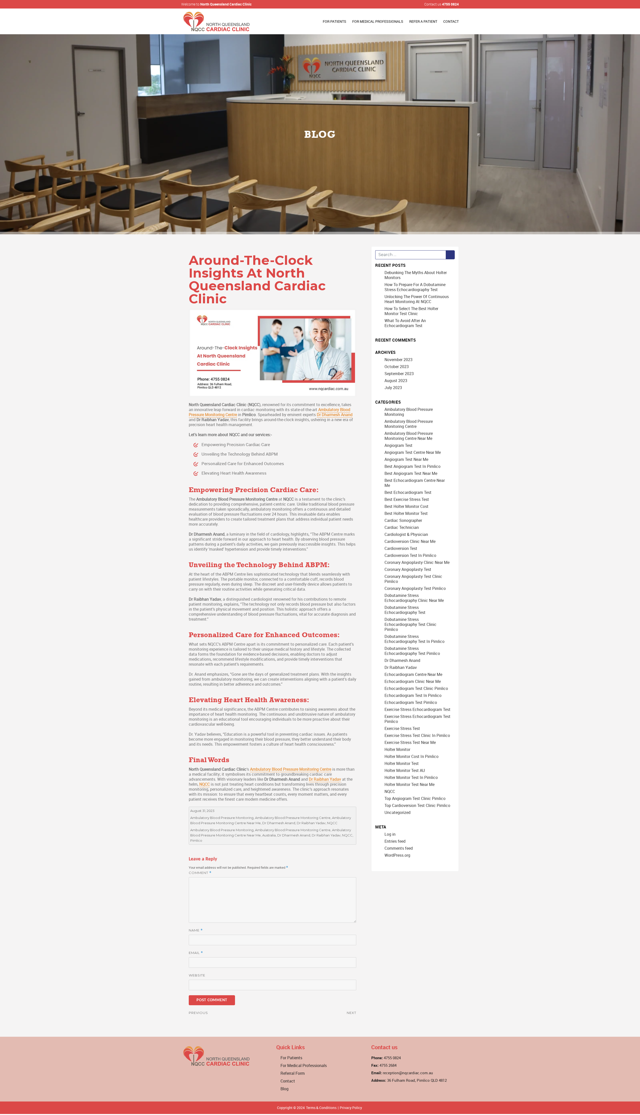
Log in (390, 834)
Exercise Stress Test (402, 728)
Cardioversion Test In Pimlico (410, 555)
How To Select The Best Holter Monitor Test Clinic (411, 311)
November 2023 (398, 359)
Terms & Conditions (321, 1107)
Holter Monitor (397, 749)
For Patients (334, 21)
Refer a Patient (423, 21)
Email (196, 953)
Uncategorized (397, 812)
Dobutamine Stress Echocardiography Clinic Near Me (414, 598)
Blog (284, 1088)
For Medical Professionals (377, 21)
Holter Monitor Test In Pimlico (411, 777)
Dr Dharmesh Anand (334, 414)
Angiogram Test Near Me (406, 459)
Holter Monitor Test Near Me (409, 784)
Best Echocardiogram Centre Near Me (414, 483)
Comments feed (398, 848)
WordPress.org (397, 855)
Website (197, 975)
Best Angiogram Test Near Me (410, 473)
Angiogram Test (398, 445)
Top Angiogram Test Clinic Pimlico (415, 798)
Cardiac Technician (401, 527)
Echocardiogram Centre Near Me (413, 674)
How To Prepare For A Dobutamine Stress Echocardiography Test (415, 287)
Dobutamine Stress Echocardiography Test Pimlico (412, 651)
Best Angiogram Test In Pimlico (412, 466)
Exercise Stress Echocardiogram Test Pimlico (417, 719)
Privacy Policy (351, 1107)
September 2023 (399, 373)
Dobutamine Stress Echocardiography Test (405, 610)
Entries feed (395, 841)
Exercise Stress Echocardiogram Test (417, 709)
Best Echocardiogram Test (408, 492)
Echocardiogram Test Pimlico (410, 702)
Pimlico (196, 840)
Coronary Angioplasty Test (407, 569)
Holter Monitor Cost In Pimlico (411, 756)
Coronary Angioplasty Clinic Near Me (417, 562)
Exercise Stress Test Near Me (410, 742)
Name (196, 930)
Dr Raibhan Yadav (325, 779)
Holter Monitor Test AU (404, 770)
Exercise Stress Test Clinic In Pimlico (417, 735)
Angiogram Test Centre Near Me (412, 452)
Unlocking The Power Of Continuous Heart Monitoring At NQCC (416, 299)
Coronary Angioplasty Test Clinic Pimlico (413, 579)
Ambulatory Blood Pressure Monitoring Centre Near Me (408, 436)
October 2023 (396, 366)
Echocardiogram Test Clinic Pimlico (416, 688)
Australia (269, 835)
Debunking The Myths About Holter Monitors (415, 275)
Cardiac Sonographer (403, 520)
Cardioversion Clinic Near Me (410, 541)
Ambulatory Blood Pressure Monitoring (222, 818)
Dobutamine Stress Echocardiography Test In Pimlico (414, 639)
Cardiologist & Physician (406, 534)
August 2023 (395, 380)
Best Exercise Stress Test (406, 499)
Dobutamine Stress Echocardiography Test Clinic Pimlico (410, 624)
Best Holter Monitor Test (406, 513)
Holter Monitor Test (401, 763)
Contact (451, 21)
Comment (200, 873)
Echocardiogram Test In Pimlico (413, 695)
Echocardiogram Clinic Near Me (412, 681)
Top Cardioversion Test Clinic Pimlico (417, 805)
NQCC (204, 784)
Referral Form (292, 1073)
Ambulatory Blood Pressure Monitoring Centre (290, 769)
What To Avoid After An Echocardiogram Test (405, 323)
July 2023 (393, 387)
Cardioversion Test (400, 548)
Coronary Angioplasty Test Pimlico (415, 588)
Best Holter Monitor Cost (406, 506)
